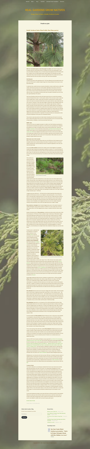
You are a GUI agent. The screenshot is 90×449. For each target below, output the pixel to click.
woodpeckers (32, 128)
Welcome (27, 1)
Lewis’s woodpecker (41, 267)
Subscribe (24, 417)
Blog (37, 1)
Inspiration (43, 1)
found (32, 234)
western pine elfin (30, 131)
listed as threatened (43, 352)
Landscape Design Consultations (52, 1)
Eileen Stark (38, 403)
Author (32, 1)
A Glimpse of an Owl (50, 422)
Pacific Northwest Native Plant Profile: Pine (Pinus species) (42, 30)
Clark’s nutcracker (55, 359)
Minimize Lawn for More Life (52, 411)
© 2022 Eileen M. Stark (31, 400)
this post (33, 274)
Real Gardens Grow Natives (45, 10)
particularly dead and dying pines (55, 128)
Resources (62, 1)
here (27, 362)
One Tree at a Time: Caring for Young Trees (54, 416)
